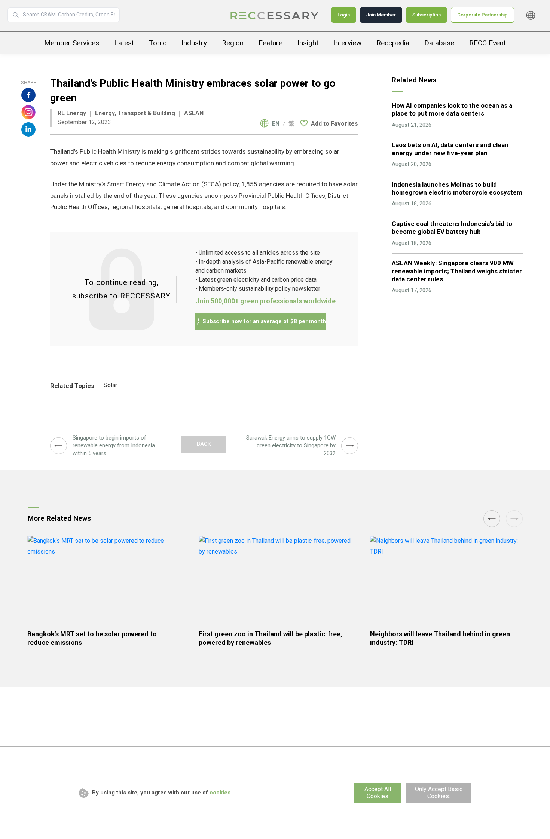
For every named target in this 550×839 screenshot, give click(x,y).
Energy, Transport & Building (135, 113)
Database (439, 43)
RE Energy (72, 113)
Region (233, 43)
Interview (347, 43)
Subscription (426, 15)
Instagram (28, 112)
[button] (491, 518)
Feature (270, 43)
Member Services (71, 43)
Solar (110, 385)
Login (343, 15)
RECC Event (487, 43)
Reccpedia (392, 43)
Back (204, 444)
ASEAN (194, 113)
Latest (124, 43)
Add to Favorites (334, 123)
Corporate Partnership (482, 15)
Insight (307, 43)
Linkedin (28, 129)
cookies (220, 792)
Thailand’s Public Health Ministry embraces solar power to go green (275, 15)
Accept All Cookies (377, 793)
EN (275, 123)
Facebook (28, 95)
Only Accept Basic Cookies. (438, 793)
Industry (194, 43)
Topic (157, 43)
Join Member (381, 15)
